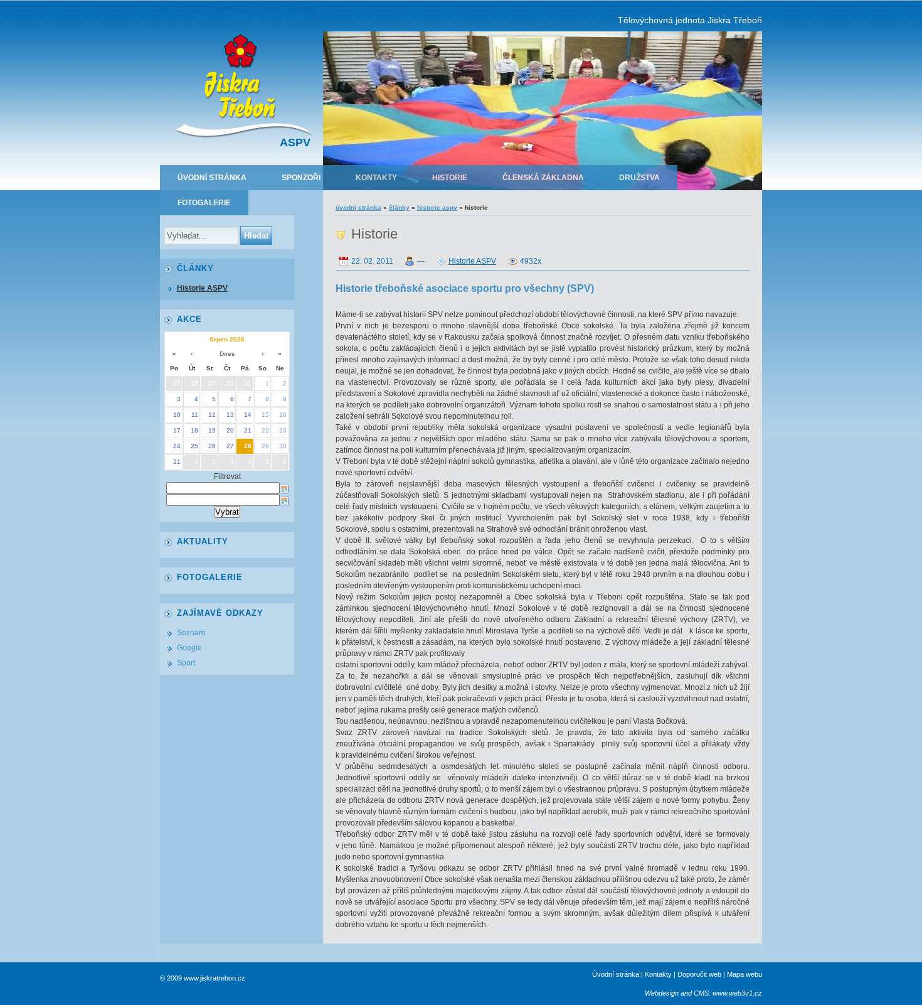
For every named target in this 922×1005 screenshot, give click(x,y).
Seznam (191, 632)
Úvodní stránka (212, 177)
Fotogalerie (204, 202)
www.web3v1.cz (737, 993)
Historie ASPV (437, 207)
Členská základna (543, 177)
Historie (449, 177)
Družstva (639, 177)
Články (399, 207)
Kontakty (376, 177)
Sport (186, 662)
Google (189, 647)
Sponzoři (301, 177)
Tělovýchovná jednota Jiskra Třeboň (690, 20)
